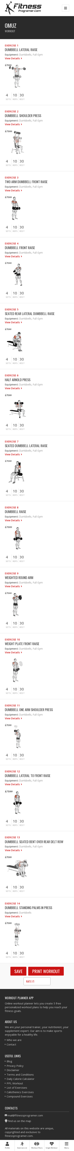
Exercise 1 (11, 45)
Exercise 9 (11, 573)
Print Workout (46, 971)
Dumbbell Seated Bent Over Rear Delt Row (34, 841)
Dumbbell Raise (15, 511)
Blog (9, 1061)
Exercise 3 (11, 177)
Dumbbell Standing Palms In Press (28, 907)
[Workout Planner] (23, 8)
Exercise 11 (12, 705)
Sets (8, 99)
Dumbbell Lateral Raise (21, 49)
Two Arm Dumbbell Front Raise (26, 181)
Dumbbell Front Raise (20, 247)
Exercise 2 (11, 111)
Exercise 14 (12, 903)
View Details (12, 58)
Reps (15, 99)
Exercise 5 (11, 309)
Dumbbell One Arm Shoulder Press (29, 709)
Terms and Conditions (20, 1074)
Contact (11, 1044)
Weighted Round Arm (19, 577)
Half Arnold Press (17, 379)
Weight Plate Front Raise (22, 643)
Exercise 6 (11, 375)
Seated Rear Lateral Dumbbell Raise (30, 313)
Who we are (14, 1040)
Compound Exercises (20, 1096)
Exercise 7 (11, 441)
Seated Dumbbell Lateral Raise (26, 445)
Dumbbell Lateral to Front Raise (27, 775)
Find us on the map (19, 1121)
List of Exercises (17, 1087)
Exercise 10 (12, 639)
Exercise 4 (11, 243)
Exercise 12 (12, 771)
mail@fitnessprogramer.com (25, 1115)
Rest (22, 99)
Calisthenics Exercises (20, 1092)
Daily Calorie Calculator (20, 1079)
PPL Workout (15, 1083)
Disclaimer (13, 1070)
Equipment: (11, 54)
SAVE (18, 971)
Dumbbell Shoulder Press (23, 115)
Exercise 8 (11, 507)
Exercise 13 (12, 837)
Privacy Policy (15, 1065)
